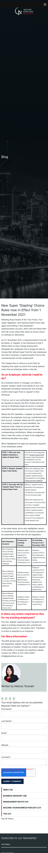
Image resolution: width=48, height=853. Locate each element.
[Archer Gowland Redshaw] (24, 11)
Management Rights (16, 802)
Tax (7, 814)
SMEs (8, 790)
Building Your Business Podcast (22, 807)
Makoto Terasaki (24, 686)
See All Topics (7, 818)
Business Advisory (15, 796)
